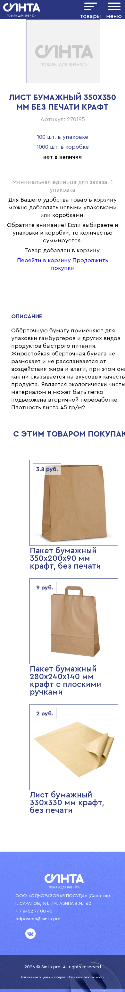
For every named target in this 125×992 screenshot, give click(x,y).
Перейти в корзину (44, 260)
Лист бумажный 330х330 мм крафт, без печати (67, 802)
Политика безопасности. (86, 977)
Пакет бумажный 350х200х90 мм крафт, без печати (65, 558)
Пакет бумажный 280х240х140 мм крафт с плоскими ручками (65, 680)
